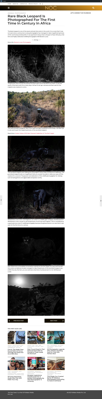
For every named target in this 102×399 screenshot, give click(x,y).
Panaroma (14, 372)
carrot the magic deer (13, 346)
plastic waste (30, 346)
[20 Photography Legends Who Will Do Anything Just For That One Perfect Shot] (56, 337)
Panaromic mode (12, 373)
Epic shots (60, 345)
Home (9, 3)
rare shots (50, 347)
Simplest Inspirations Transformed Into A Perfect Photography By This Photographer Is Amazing (35, 378)
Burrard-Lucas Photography (22, 42)
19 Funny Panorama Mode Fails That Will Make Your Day (15, 378)
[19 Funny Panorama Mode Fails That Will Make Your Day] (16, 363)
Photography (20, 13)
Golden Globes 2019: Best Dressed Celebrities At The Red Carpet (34, 133)
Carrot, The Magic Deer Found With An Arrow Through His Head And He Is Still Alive (16, 352)
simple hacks (30, 373)
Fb (40, 3)
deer (21, 346)
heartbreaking (11, 347)
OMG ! (33, 345)
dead (36, 345)
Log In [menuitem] (4, 1)
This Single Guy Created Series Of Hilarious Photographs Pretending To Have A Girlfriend (55, 379)
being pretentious (51, 372)
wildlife (18, 347)
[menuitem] (1, 1)
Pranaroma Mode (19, 374)
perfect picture (31, 372)
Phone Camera (20, 373)
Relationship (58, 371)
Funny (9, 371)
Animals (11, 13)
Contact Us (23, 3)
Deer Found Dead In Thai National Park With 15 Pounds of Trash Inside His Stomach (36, 351)
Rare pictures (58, 346)
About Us (15, 3)
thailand (37, 346)
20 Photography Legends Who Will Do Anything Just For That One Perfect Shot (55, 351)
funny (9, 372)
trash (41, 346)
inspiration (38, 371)
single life (49, 374)
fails (20, 371)
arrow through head (17, 345)
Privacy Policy (33, 3)
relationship (58, 373)
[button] (42, 3)
